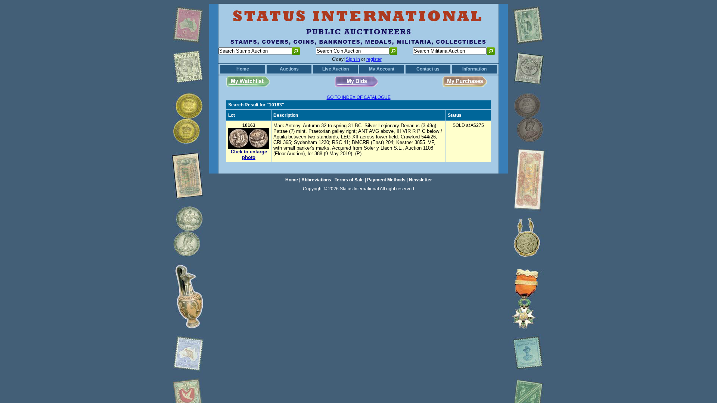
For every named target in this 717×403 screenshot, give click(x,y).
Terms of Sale (349, 179)
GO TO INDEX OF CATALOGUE (359, 97)
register (374, 59)
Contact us (428, 69)
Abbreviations (316, 179)
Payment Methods (386, 179)
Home (242, 69)
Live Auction (335, 69)
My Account (381, 69)
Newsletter (420, 179)
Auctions (289, 69)
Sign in (353, 59)
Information (474, 69)
